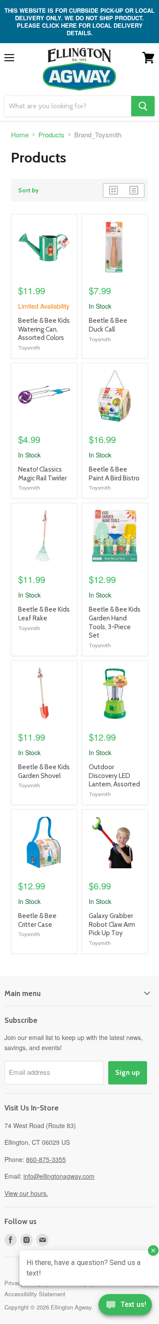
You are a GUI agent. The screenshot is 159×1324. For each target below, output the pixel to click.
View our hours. (26, 1193)
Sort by (28, 190)
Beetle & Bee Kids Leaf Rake (44, 613)
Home (20, 134)
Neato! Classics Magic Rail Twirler (42, 473)
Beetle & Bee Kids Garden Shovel (44, 771)
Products (51, 134)
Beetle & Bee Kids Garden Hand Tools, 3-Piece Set (114, 622)
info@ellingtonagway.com (59, 1176)
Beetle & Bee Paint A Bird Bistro (114, 473)
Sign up (127, 1072)
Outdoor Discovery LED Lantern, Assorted (114, 775)
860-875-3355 (46, 1159)
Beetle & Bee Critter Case (37, 920)
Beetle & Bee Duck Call (108, 325)
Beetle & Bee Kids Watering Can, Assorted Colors (44, 329)
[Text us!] (125, 1306)
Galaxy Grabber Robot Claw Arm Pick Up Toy (112, 924)
